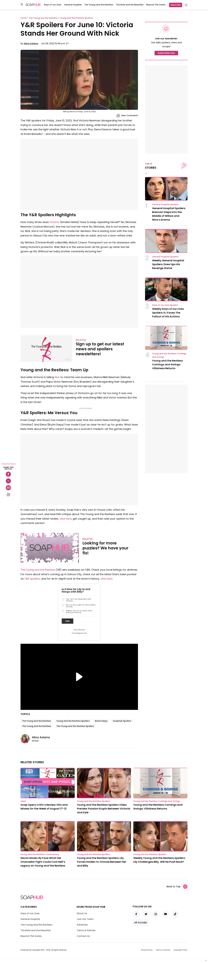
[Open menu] (22, 4)
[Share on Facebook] (8, 474)
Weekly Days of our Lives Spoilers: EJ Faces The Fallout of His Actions (168, 312)
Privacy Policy (147, 950)
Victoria (54, 222)
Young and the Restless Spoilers (73, 720)
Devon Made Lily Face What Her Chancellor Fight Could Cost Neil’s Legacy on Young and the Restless (43, 861)
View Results (79, 630)
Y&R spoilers (32, 578)
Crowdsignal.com (79, 633)
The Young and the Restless (98, 4)
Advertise (82, 924)
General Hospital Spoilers (165, 204)
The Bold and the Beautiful (129, 4)
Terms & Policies (86, 930)
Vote (67, 621)
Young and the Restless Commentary (40, 854)
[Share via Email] (8, 487)
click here (65, 518)
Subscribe (176, 4)
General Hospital (73, 4)
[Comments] (8, 494)
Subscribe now (166, 53)
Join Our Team (85, 919)
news (23, 801)
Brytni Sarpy (101, 720)
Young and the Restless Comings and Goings (156, 801)
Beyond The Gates (155, 4)
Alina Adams (31, 43)
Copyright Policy (180, 950)
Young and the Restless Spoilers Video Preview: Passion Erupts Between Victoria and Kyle (103, 808)
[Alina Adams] (26, 738)
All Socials (140, 922)
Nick (57, 377)
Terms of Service (163, 950)
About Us (82, 913)
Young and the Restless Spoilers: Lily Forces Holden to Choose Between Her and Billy (101, 861)
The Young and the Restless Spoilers (75, 726)
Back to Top (173, 886)
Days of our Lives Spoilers (165, 305)
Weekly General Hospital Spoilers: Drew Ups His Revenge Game (168, 264)
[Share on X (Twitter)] (8, 480)
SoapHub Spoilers (122, 720)
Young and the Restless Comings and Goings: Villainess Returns (167, 364)
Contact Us (83, 936)
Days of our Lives (52, 4)
